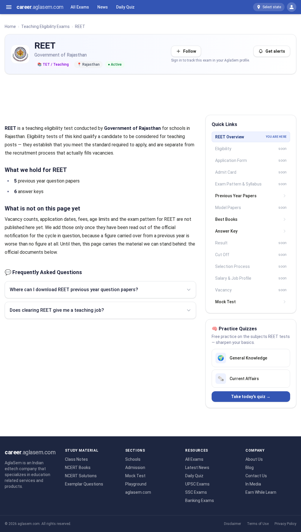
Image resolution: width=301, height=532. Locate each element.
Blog (249, 467)
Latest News (197, 467)
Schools (133, 459)
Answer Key (226, 231)
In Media (253, 484)
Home (10, 26)
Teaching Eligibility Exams (45, 26)
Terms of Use (258, 524)
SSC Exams (196, 492)
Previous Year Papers (236, 195)
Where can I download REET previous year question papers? (74, 289)
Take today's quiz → (250, 396)
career (39, 7)
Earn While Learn (260, 492)
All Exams (80, 7)
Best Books (226, 219)
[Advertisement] (150, 92)
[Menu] (9, 7)
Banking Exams (199, 500)
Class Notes (76, 459)
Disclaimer (232, 524)
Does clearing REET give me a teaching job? (57, 310)
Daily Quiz (125, 7)
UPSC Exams (197, 484)
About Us (254, 459)
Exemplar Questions (84, 484)
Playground (135, 484)
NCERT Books (78, 467)
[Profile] (291, 7)
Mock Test (225, 301)
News (102, 7)
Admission (135, 467)
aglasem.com (138, 492)
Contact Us (256, 475)
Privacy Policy (285, 524)
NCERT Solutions (81, 475)
